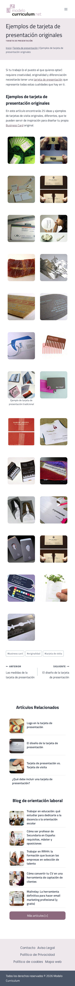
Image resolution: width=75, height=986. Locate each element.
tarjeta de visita (53, 653)
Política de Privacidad (37, 955)
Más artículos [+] (37, 915)
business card (15, 653)
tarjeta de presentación (48, 79)
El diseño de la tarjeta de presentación (55, 672)
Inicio (8, 48)
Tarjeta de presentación (19, 40)
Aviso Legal (46, 948)
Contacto (27, 948)
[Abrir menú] (65, 9)
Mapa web (53, 962)
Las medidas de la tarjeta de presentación (20, 672)
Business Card (14, 125)
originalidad (33, 653)
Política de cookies (28, 962)
